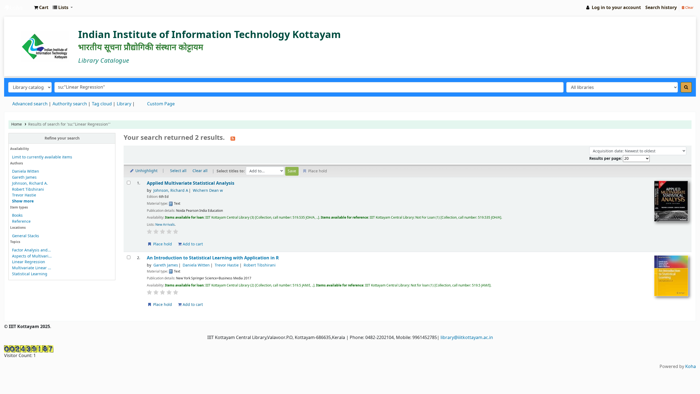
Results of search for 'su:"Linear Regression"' (69, 124)
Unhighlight (146, 171)
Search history (661, 7)
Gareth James (24, 177)
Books (17, 215)
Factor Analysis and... (31, 250)
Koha (690, 366)
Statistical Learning (29, 274)
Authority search (69, 104)
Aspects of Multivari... (32, 256)
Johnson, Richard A (170, 190)
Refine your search (62, 138)
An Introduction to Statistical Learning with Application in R (213, 257)
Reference (21, 221)
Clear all (200, 171)
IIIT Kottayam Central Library (18, 7)
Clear (688, 7)
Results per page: (606, 158)
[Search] (686, 87)
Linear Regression (28, 262)
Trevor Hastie (24, 195)
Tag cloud (102, 104)
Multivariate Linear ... (31, 268)
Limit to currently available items (42, 157)
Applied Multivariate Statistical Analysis (190, 183)
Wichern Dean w (208, 190)
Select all (178, 171)
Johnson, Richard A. (30, 183)
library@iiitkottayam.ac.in (467, 337)
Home (16, 124)
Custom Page (161, 104)
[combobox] (309, 87)
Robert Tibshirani (28, 189)
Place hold (162, 244)
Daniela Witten (25, 171)
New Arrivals (165, 224)
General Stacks (25, 236)
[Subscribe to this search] (232, 138)
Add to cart (192, 244)
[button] (41, 7)
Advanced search (30, 104)
